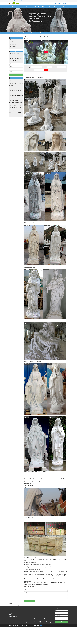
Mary (17, 32)
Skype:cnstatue (24, 0)
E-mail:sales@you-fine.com (14, 0)
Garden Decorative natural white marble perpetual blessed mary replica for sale (15, 102)
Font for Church (14, 46)
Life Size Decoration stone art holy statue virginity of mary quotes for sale (15, 111)
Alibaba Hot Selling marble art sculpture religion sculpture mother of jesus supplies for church (15, 107)
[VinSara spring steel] (18, 3)
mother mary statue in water (25, 605)
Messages (14, 32)
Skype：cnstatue (14, 56)
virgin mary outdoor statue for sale (35, 605)
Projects (50, 6)
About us (15, 6)
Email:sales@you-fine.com (61, 3)
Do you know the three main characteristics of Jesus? (14, 88)
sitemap (41, 625)
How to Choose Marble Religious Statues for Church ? (15, 81)
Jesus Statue (21, 6)
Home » (10, 32)
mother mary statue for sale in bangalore (14, 605)
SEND (61, 621)
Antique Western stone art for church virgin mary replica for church (16, 115)
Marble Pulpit (44, 6)
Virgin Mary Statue (29, 6)
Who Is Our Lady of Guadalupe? (16, 90)
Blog (55, 6)
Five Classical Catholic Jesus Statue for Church (16, 84)
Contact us (60, 6)
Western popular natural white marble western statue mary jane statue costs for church (16, 97)
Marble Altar (37, 6)
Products (14, 37)
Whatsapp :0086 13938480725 (16, 58)
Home (10, 6)
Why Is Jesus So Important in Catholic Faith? (15, 93)
